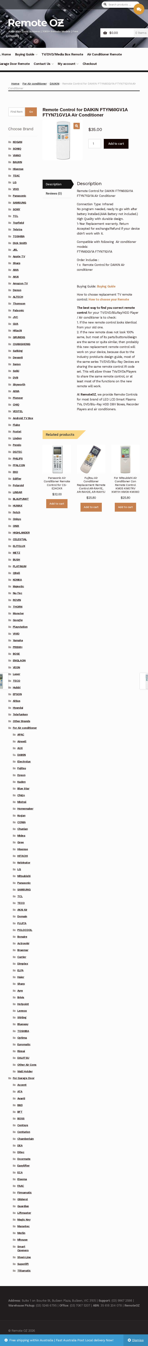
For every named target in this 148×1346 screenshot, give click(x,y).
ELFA (20, 970)
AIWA (16, 391)
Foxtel (17, 431)
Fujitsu (21, 768)
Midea (21, 835)
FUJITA (21, 923)
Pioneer (18, 398)
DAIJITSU (23, 1057)
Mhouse (22, 1239)
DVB (15, 377)
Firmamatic (24, 1192)
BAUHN (17, 162)
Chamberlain (25, 1138)
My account (66, 64)
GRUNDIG (19, 337)
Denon (17, 290)
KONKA (17, 579)
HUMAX (17, 505)
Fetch (16, 512)
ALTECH (18, 296)
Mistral (21, 802)
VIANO (17, 155)
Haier (20, 977)
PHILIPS (18, 458)
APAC (20, 734)
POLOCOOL (24, 930)
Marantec (23, 1226)
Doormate (24, 1159)
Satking (18, 350)
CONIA (21, 822)
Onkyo (17, 519)
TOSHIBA (19, 236)
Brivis (20, 997)
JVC (15, 317)
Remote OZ (36, 22)
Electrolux (24, 761)
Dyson (21, 775)
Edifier (17, 478)
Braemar (22, 950)
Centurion (23, 1132)
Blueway (22, 1024)
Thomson (19, 303)
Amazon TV (20, 283)
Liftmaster (24, 1213)
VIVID (16, 633)
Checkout (90, 64)
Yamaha (18, 640)
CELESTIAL (20, 539)
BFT (20, 1111)
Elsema (22, 1179)
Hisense (18, 169)
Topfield (18, 222)
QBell (16, 573)
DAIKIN (54, 83)
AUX (20, 748)
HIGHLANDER (21, 532)
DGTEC (17, 451)
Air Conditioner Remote (104, 54)
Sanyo (17, 364)
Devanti (18, 357)
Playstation (20, 626)
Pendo (17, 445)
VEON (16, 667)
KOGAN (17, 142)
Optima (22, 1037)
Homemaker (25, 808)
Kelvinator (23, 862)
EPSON (17, 694)
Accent (22, 1084)
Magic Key (24, 1219)
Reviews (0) (54, 193)
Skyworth (19, 384)
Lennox (22, 1010)
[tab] (57, 184)
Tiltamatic (24, 1270)
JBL (15, 249)
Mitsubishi (24, 876)
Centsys (22, 1125)
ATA (19, 1091)
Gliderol (22, 1199)
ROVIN (17, 600)
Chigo (21, 795)
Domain (22, 916)
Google (18, 620)
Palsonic (18, 310)
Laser (16, 674)
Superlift (23, 1264)
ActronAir (23, 943)
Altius (16, 701)
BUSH (16, 559)
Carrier (21, 957)
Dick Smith (20, 243)
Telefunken (20, 714)
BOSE (16, 653)
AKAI (16, 276)
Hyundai (18, 707)
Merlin (21, 1233)
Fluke (16, 425)
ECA (20, 1172)
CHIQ (16, 404)
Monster (18, 613)
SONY (16, 209)
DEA (20, 1145)
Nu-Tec (17, 593)
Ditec (20, 1152)
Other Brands (21, 721)
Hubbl (17, 687)
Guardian (23, 1206)
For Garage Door (23, 1078)
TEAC (16, 175)
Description (54, 184)
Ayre (20, 990)
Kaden (21, 781)
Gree (20, 842)
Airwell (21, 741)
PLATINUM (19, 566)
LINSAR (17, 492)
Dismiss (138, 1340)
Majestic (18, 586)
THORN (17, 606)
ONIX (16, 526)
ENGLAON (19, 660)
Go (31, 111)
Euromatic (24, 1044)
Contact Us (42, 64)
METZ (16, 552)
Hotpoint (23, 1004)
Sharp (16, 263)
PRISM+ (17, 647)
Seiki (16, 371)
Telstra (17, 229)
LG (14, 182)
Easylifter (23, 1165)
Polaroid (18, 485)
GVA (15, 323)
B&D (20, 1105)
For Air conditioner (34, 83)
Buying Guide (24, 54)
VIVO (16, 189)
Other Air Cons (26, 1064)
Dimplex (22, 963)
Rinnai (21, 1051)
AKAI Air (22, 909)
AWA (16, 269)
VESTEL (18, 411)
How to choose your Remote (109, 299)
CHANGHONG (21, 344)
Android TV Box (23, 418)
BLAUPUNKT (21, 499)
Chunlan (22, 829)
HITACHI (22, 856)
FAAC (20, 1186)
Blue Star (23, 788)
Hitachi (17, 330)
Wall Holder (25, 1071)
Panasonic (19, 195)
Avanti (21, 1098)
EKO (15, 472)
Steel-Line (24, 1257)
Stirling (22, 1017)
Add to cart (116, 143)
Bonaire (22, 936)
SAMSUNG (19, 202)
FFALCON (19, 465)
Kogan (21, 815)
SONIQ (17, 148)
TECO (16, 680)
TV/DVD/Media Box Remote (62, 54)
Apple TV (19, 256)
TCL (15, 216)
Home (15, 83)
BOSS (21, 1118)
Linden (17, 438)
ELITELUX (19, 546)
